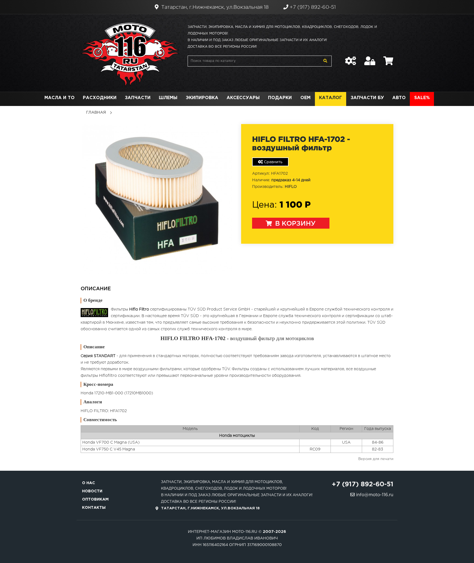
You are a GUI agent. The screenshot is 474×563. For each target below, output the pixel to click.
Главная (96, 112)
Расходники (100, 98)
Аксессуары (243, 98)
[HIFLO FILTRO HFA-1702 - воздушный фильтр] (157, 199)
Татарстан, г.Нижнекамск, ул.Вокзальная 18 (214, 7)
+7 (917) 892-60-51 (312, 7)
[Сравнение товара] (350, 58)
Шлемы (168, 98)
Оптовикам (95, 499)
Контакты (94, 507)
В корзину (294, 224)
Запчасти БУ (367, 98)
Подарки (280, 98)
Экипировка (202, 98)
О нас (88, 483)
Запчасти (138, 98)
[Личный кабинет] (369, 58)
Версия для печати (375, 459)
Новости (92, 491)
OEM (305, 98)
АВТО (399, 98)
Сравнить (273, 162)
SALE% (422, 98)
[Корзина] (388, 58)
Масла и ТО (59, 98)
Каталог (330, 98)
